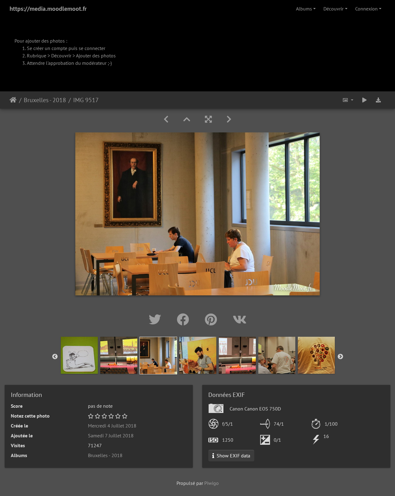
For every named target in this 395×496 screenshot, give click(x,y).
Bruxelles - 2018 (45, 100)
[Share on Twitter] (157, 319)
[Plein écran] (208, 119)
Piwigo (211, 483)
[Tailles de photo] (347, 100)
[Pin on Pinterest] (213, 319)
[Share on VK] (240, 319)
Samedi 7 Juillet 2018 (111, 435)
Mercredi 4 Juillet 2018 (112, 426)
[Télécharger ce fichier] (378, 100)
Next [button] (340, 357)
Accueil (13, 100)
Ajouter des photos (96, 55)
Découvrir (333, 9)
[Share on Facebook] (185, 319)
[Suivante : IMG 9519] (229, 119)
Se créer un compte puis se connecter (66, 48)
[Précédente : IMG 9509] (166, 119)
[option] (79, 355)
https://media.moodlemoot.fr (48, 9)
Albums (304, 9)
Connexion (366, 9)
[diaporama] (364, 100)
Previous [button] (55, 357)
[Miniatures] (187, 119)
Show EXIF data (232, 455)
